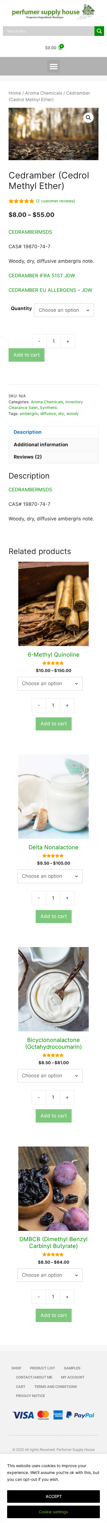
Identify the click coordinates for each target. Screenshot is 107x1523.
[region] (53, 1488)
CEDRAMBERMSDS (30, 232)
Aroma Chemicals (43, 93)
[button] (53, 66)
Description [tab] (28, 432)
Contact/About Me (34, 1377)
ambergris (29, 413)
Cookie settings (53, 1511)
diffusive (48, 413)
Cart (20, 1386)
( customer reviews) (55, 201)
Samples (72, 1368)
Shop (16, 1368)
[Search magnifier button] (99, 31)
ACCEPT (54, 1496)
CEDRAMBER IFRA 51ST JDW (42, 275)
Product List (42, 1368)
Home (15, 93)
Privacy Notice (30, 1396)
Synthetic (49, 407)
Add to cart (26, 355)
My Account (72, 1377)
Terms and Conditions (55, 1386)
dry (61, 413)
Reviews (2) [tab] (28, 457)
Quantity (21, 308)
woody (72, 413)
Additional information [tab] (41, 444)
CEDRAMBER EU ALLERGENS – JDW (50, 290)
